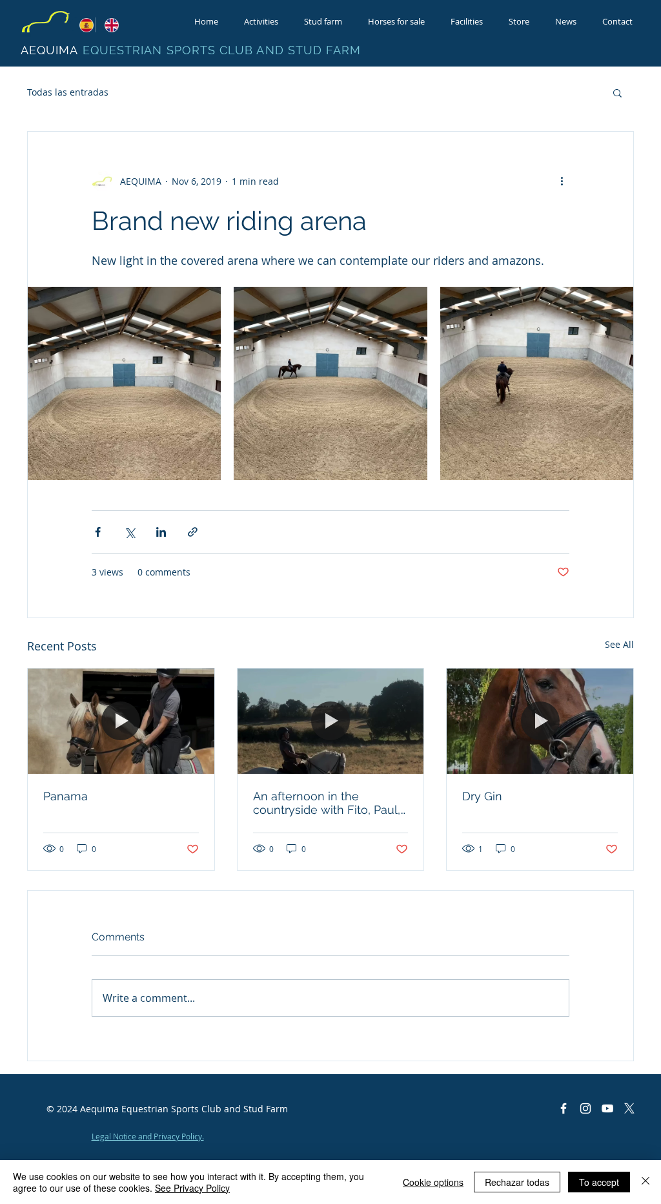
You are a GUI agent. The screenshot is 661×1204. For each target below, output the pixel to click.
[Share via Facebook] (98, 532)
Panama (65, 796)
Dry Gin (482, 796)
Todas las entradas (67, 92)
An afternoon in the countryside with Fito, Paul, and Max (326, 802)
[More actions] (561, 181)
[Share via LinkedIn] (161, 532)
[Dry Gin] (540, 721)
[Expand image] (124, 383)
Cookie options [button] (433, 1182)
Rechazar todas (517, 1182)
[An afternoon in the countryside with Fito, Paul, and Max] (331, 721)
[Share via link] (193, 532)
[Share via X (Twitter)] (129, 532)
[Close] (645, 1182)
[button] (617, 92)
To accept (599, 1182)
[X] (629, 1108)
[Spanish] (82, 24)
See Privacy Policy (192, 1187)
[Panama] (121, 721)
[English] (107, 24)
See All (619, 644)
